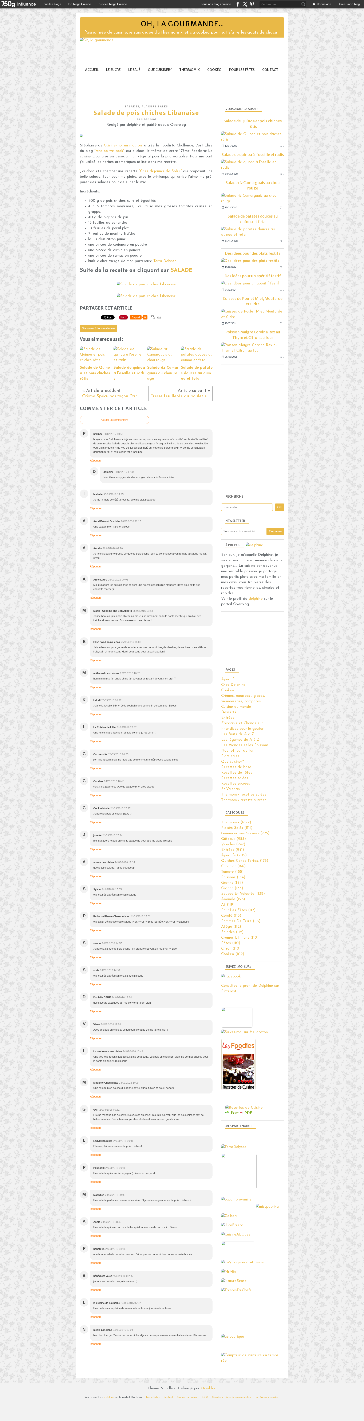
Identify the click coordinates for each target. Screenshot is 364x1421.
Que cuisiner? (160, 70)
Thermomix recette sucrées (243, 800)
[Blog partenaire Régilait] (240, 1188)
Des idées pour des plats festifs (252, 253)
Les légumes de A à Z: (240, 740)
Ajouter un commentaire (114, 419)
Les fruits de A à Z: (238, 734)
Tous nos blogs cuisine (216, 4)
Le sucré (113, 70)
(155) (232, 872)
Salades (131, 106)
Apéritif (227, 679)
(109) (232, 954)
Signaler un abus (187, 1397)
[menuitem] (92, 69)
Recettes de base (236, 767)
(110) (239, 938)
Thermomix (189, 70)
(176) (244, 861)
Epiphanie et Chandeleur (242, 723)
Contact (270, 70)
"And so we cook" (110, 151)
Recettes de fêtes (236, 773)
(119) (227, 905)
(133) (232, 888)
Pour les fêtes (242, 70)
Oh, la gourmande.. (182, 23)
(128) (233, 899)
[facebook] (238, 4)
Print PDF (241, 1113)
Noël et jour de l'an (237, 751)
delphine (256, 599)
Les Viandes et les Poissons (245, 745)
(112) (231, 927)
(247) (233, 844)
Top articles (152, 1397)
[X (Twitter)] (245, 4)
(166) (233, 866)
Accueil (92, 70)
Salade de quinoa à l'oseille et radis (253, 154)
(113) (231, 916)
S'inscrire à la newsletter (98, 328)
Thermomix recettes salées (243, 795)
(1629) (236, 822)
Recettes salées (234, 778)
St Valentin (230, 789)
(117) (238, 910)
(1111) (236, 828)
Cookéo (214, 70)
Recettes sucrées (235, 784)
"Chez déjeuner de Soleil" (160, 171)
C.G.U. (205, 1397)
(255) (233, 839)
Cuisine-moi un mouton (123, 146)
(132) (243, 894)
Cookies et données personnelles (231, 1397)
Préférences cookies (266, 1397)
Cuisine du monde (236, 707)
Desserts (228, 712)
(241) (232, 850)
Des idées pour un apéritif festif (253, 275)
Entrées (227, 718)
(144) (232, 883)
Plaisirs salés (155, 106)
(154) (233, 877)
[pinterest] (251, 4)
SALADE (181, 270)
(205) (234, 855)
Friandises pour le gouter (242, 729)
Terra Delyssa (165, 261)
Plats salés (230, 756)
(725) (245, 833)
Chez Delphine (233, 685)
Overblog (209, 1388)
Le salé (134, 70)
